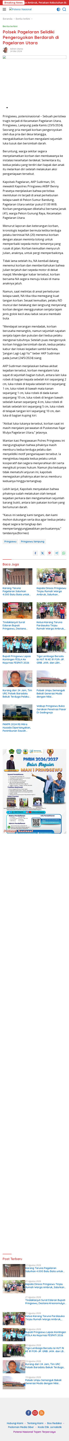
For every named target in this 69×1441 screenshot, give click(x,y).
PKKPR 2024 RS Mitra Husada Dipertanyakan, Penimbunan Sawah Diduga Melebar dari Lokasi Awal (17, 727)
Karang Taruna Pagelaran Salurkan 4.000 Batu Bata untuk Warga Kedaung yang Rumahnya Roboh (16, 591)
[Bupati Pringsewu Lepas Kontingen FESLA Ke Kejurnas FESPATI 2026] (17, 644)
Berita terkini (10, 26)
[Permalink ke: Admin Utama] (5, 50)
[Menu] (5, 9)
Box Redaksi (54, 1423)
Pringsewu (10, 541)
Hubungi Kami (15, 1423)
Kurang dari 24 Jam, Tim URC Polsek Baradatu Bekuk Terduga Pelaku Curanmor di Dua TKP (17, 693)
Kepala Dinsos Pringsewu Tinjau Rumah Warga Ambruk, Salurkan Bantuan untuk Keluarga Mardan (51, 591)
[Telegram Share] (56, 553)
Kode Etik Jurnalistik (50, 1427)
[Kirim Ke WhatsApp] (63, 553)
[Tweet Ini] (42, 553)
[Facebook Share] (35, 553)
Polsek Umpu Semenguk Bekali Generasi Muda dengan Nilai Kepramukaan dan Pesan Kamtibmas (51, 693)
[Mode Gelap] (58, 9)
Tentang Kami (35, 1423)
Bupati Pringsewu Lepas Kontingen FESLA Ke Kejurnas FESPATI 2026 (17, 659)
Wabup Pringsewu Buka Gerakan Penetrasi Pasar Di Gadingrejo (51, 709)
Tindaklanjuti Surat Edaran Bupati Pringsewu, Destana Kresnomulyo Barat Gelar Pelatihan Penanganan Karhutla (15, 625)
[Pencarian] (64, 9)
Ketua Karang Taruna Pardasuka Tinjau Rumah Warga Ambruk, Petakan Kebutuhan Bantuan (50, 625)
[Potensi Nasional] (19, 9)
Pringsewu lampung (32, 541)
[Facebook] (28, 1413)
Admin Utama (16, 48)
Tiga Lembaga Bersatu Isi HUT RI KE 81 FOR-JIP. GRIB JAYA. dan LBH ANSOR (50, 659)
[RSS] (41, 1413)
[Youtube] (35, 1413)
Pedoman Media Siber (21, 1427)
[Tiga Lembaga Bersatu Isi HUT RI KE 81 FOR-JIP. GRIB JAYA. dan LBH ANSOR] (51, 644)
